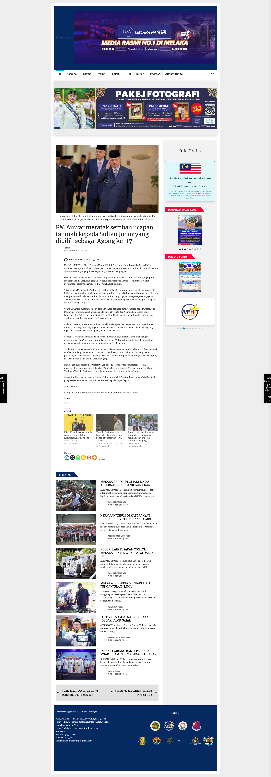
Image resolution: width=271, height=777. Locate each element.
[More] (94, 457)
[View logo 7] (196, 328)
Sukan (140, 74)
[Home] (60, 74)
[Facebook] (67, 457)
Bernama (67, 248)
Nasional (71, 74)
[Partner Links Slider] (190, 312)
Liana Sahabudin (114, 671)
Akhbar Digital (174, 74)
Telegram (86, 392)
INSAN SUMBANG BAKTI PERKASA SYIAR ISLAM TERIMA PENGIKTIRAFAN (128, 652)
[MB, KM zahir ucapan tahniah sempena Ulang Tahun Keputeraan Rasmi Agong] (78, 422)
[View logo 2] (181, 328)
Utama (87, 74)
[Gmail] (89, 457)
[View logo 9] (202, 328)
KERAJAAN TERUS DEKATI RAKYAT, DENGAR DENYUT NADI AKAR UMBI (125, 517)
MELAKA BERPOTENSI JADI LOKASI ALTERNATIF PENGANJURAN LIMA (125, 483)
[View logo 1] (178, 328)
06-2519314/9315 (68, 734)
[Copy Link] (83, 457)
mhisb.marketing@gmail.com (77, 741)
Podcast (155, 74)
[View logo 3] (184, 328)
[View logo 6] (193, 328)
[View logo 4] (187, 328)
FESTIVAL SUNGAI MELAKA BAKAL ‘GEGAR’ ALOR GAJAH (125, 618)
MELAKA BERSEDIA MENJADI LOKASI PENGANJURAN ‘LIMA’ (127, 584)
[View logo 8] (199, 328)
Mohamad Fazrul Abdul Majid (119, 536)
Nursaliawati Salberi (116, 607)
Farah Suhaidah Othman (117, 502)
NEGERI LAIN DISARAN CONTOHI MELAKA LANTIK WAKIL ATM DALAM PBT (127, 553)
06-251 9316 (66, 737)
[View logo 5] (190, 328)
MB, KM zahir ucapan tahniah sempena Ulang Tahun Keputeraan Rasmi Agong (78, 435)
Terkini (101, 74)
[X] (72, 457)
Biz (129, 74)
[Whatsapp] (78, 457)
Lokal (115, 74)
